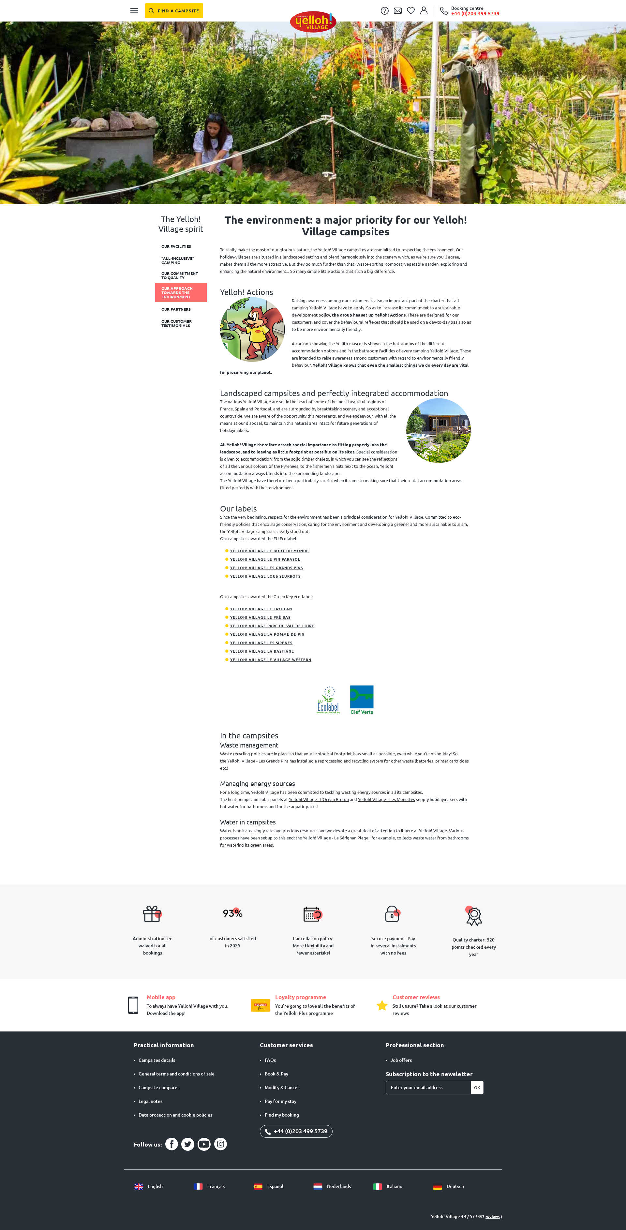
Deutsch (455, 1186)
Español (274, 1186)
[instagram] (220, 1144)
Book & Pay (276, 1073)
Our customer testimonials (176, 323)
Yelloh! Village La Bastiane (262, 651)
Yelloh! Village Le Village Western (270, 660)
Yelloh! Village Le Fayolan (261, 609)
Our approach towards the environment (177, 292)
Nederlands (338, 1186)
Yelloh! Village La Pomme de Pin (267, 634)
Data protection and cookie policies (175, 1115)
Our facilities (176, 246)
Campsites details (157, 1060)
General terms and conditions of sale (177, 1073)
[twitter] (187, 1144)
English (155, 1186)
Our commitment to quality (179, 275)
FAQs (270, 1060)
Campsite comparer (159, 1087)
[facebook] (171, 1144)
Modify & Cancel (282, 1087)
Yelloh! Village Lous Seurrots (265, 576)
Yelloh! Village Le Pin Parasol (265, 559)
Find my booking (282, 1115)
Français (215, 1186)
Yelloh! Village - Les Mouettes (386, 799)
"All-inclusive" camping (177, 260)
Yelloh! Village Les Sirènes (261, 643)
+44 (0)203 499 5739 (300, 1131)
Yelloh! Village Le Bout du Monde (269, 551)
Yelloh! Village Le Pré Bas (260, 617)
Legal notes (150, 1101)
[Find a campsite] (174, 10)
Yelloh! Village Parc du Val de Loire (272, 626)
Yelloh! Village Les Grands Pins (266, 568)
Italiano (394, 1186)
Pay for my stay (280, 1101)
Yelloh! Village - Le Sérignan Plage (335, 838)
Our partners (176, 309)
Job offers (401, 1060)
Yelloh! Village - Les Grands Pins (258, 761)
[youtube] (204, 1144)
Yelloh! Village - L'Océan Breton (319, 799)
